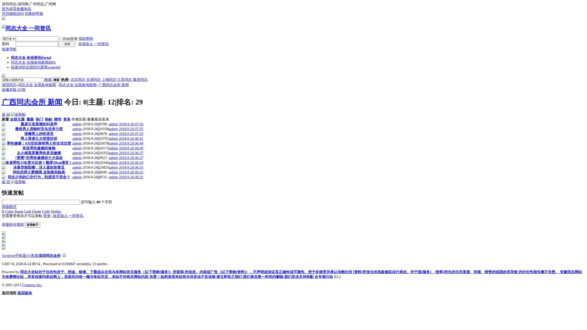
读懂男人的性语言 (39, 134)
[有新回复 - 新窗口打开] (4, 125)
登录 (46, 216)
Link (27, 211)
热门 (39, 119)
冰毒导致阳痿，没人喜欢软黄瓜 (39, 167)
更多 (67, 119)
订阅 (21, 90)
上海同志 (109, 80)
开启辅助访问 (13, 14)
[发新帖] (18, 114)
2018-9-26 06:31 (131, 177)
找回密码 (85, 39)
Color (9, 211)
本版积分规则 (13, 224)
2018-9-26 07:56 (131, 124)
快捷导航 (9, 49)
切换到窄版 (34, 14)
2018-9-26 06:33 (131, 167)
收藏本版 (9, 90)
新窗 (5, 119)
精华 (57, 119)
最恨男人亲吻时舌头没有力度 (39, 129)
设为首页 (9, 9)
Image (18, 211)
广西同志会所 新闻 (114, 85)
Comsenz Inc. (32, 285)
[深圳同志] (26, 28)
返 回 (6, 114)
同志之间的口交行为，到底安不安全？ (39, 177)
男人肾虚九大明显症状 (39, 138)
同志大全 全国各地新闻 (33, 62)
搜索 (48, 80)
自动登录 (70, 39)
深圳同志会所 (50, 256)
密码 (5, 44)
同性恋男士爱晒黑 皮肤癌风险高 (39, 172)
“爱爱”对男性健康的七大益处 (39, 158)
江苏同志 (124, 80)
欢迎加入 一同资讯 (93, 44)
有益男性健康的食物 (38, 148)
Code (46, 211)
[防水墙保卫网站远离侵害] (64, 256)
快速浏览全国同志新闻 (35, 67)
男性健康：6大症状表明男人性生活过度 (39, 143)
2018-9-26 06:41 (131, 138)
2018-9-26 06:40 (131, 143)
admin (77, 124)
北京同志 (78, 80)
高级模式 (9, 207)
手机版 (20, 256)
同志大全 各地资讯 (31, 58)
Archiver (8, 256)
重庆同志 (140, 80)
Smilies (56, 211)
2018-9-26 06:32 (131, 172)
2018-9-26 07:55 (131, 129)
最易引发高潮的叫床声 (39, 124)
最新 (30, 119)
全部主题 (17, 119)
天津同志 (93, 80)
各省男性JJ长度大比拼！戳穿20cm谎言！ (39, 163)
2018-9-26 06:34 (131, 163)
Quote (36, 211)
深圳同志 (9, 85)
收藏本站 (24, 9)
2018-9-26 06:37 (131, 153)
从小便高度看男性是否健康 (39, 153)
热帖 (48, 119)
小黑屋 (32, 256)
